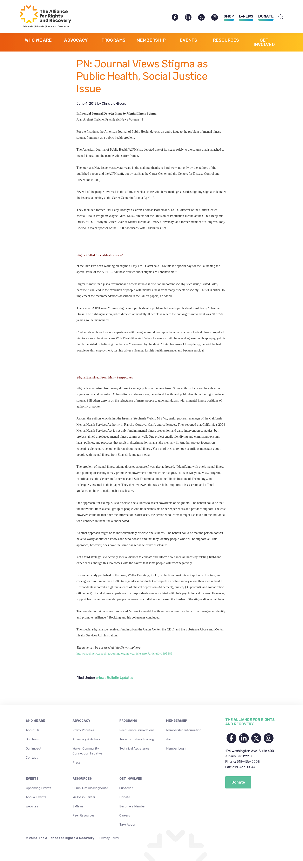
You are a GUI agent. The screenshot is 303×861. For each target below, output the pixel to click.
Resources (82, 778)
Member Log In (176, 748)
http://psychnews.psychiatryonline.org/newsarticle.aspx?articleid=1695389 (124, 653)
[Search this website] (280, 17)
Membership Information (183, 730)
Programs (128, 721)
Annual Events (36, 797)
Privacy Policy (109, 838)
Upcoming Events (38, 788)
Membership (176, 721)
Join (169, 739)
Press (77, 762)
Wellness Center (84, 797)
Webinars (32, 806)
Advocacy (81, 721)
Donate (266, 16)
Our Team (32, 739)
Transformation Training (136, 739)
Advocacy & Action (86, 739)
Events (32, 778)
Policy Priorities (83, 730)
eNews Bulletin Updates (114, 678)
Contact (32, 757)
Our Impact (33, 748)
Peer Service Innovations (137, 730)
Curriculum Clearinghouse (90, 788)
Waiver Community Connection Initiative (87, 751)
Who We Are (35, 721)
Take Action (127, 824)
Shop (229, 16)
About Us (32, 730)
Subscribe (126, 788)
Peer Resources (84, 815)
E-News (246, 16)
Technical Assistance (134, 748)
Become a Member (132, 806)
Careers (124, 815)
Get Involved (130, 778)
